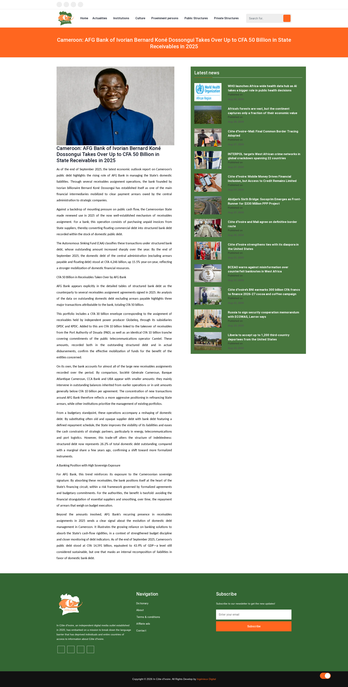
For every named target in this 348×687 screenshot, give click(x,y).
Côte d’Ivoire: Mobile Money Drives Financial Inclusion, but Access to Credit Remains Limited (262, 179)
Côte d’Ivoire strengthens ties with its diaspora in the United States (263, 247)
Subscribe (253, 626)
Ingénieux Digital (206, 679)
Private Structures (226, 18)
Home (84, 18)
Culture (140, 18)
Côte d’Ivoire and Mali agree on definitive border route (262, 224)
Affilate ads (143, 623)
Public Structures (197, 18)
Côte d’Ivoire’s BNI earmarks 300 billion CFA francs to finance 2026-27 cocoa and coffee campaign (264, 292)
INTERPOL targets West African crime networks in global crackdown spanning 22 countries (264, 156)
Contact (141, 630)
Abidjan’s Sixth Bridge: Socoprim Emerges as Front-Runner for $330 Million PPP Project (264, 201)
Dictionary (142, 603)
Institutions (121, 18)
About (140, 610)
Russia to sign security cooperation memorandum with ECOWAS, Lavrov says (263, 314)
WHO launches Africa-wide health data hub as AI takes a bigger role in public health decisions (262, 88)
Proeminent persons (165, 18)
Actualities (100, 18)
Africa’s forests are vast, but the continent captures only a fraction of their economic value (262, 111)
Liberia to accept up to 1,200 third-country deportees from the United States (258, 337)
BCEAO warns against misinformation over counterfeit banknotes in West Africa (258, 269)
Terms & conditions (148, 617)
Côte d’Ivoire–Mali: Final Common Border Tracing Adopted (263, 133)
